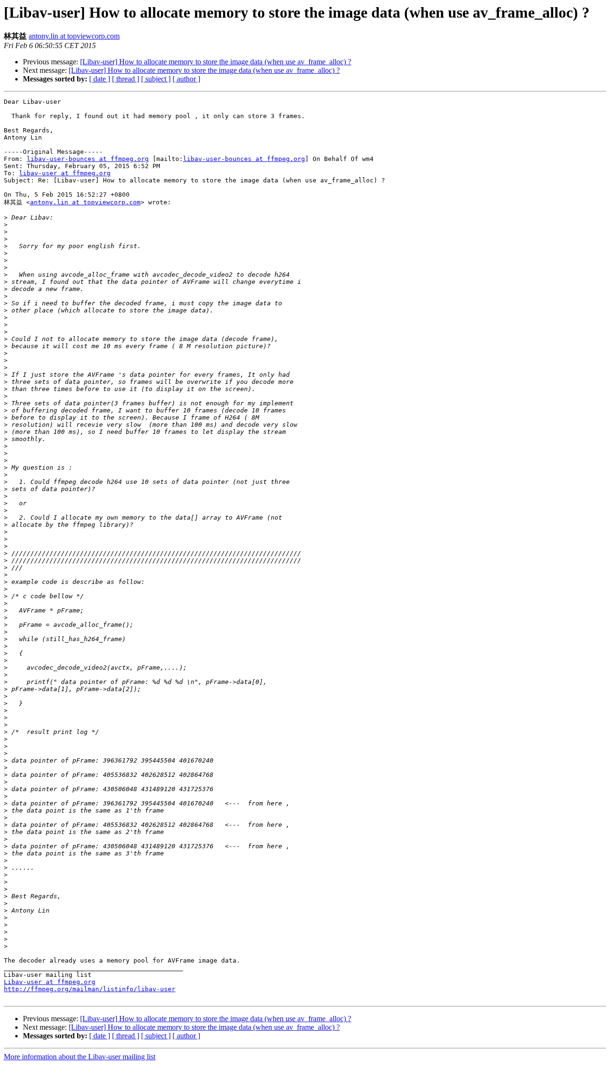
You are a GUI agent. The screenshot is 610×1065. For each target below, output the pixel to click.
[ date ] (99, 79)
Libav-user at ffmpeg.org (49, 981)
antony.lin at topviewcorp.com (74, 36)
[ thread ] (125, 79)
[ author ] (186, 79)
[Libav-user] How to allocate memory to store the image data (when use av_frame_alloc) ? (215, 62)
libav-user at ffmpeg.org (65, 173)
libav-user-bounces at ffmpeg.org (88, 158)
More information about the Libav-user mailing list (79, 1057)
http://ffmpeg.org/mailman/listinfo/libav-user (89, 989)
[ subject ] (156, 79)
